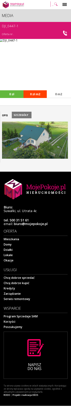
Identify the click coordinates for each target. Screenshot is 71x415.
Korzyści (9, 321)
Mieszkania (11, 239)
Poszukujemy (13, 326)
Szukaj (54, 2)
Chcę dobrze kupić (16, 283)
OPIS (5, 115)
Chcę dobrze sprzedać (19, 277)
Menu (65, 2)
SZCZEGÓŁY (21, 115)
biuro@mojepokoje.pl (31, 224)
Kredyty (9, 288)
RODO (7, 395)
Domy (8, 244)
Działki (8, 249)
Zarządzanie (12, 293)
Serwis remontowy (17, 298)
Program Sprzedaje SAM (21, 316)
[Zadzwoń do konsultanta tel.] (65, 33)
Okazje (8, 260)
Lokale (8, 255)
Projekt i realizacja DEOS (25, 395)
